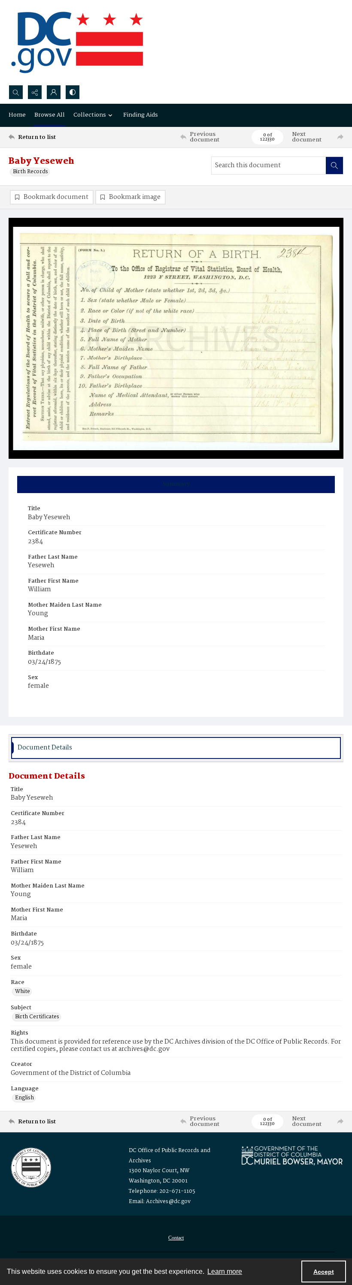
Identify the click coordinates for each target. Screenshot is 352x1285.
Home (17, 115)
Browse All (49, 115)
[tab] (176, 484)
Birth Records (30, 172)
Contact (176, 1238)
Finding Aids (140, 115)
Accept (323, 1271)
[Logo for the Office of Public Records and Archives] (30, 1166)
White (22, 991)
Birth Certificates (37, 1017)
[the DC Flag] (77, 42)
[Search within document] (334, 165)
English (24, 1098)
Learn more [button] (224, 1271)
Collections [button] (89, 115)
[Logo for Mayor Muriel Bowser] (291, 1155)
